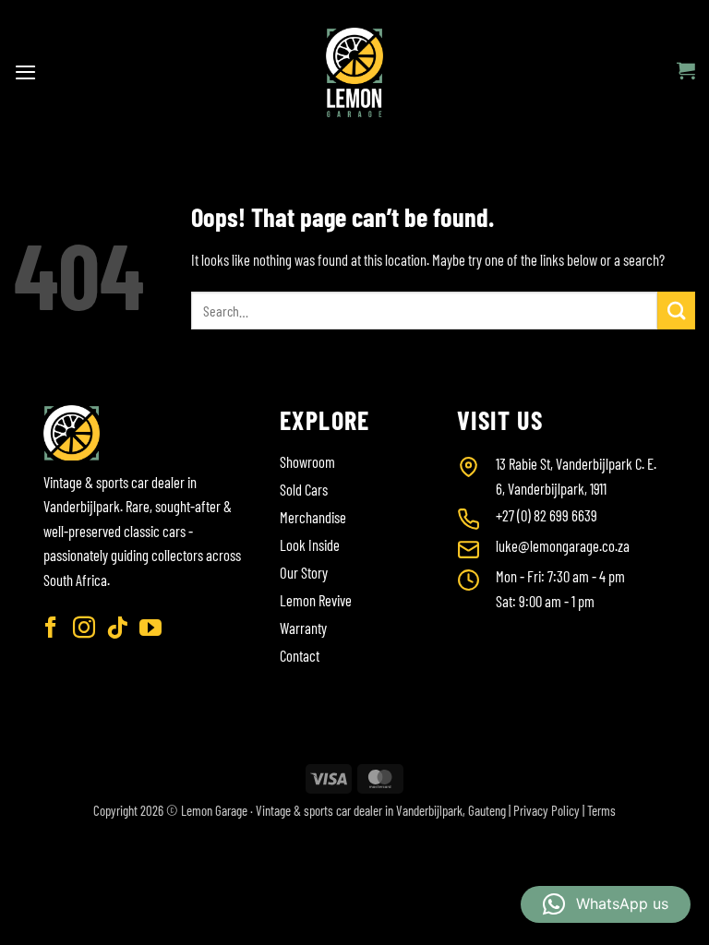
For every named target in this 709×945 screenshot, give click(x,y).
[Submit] (676, 310)
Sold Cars (304, 489)
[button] (25, 72)
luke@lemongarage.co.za (563, 545)
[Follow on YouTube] (150, 628)
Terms (601, 810)
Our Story (304, 572)
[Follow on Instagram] (84, 628)
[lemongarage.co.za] (355, 72)
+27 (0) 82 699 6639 (546, 515)
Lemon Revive (316, 600)
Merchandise (313, 517)
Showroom (307, 461)
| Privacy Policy (544, 810)
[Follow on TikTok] (117, 628)
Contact (299, 655)
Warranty (303, 627)
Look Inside (310, 544)
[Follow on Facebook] (51, 628)
